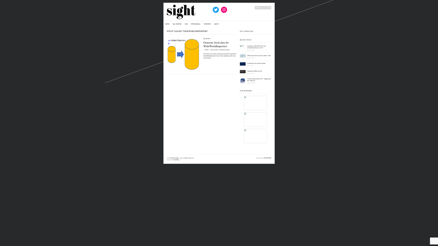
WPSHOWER (267, 158)
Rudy (207, 49)
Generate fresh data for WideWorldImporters (216, 44)
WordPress (177, 160)
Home (167, 24)
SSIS (186, 24)
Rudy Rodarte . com (176, 158)
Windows (207, 24)
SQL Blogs (206, 38)
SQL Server (177, 24)
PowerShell (196, 24)
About (216, 24)
